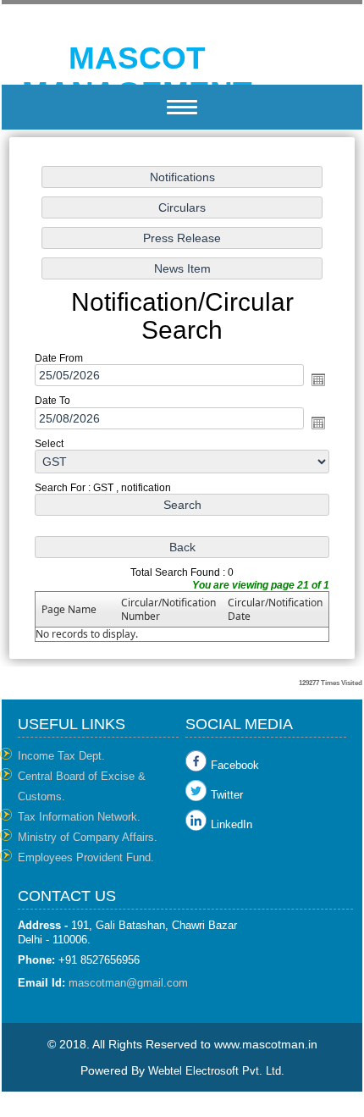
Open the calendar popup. (318, 379)
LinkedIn (231, 824)
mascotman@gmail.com (128, 982)
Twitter (227, 794)
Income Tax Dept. (61, 755)
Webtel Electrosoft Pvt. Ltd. (216, 1070)
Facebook (235, 765)
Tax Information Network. (79, 816)
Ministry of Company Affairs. (87, 837)
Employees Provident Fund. (86, 857)
